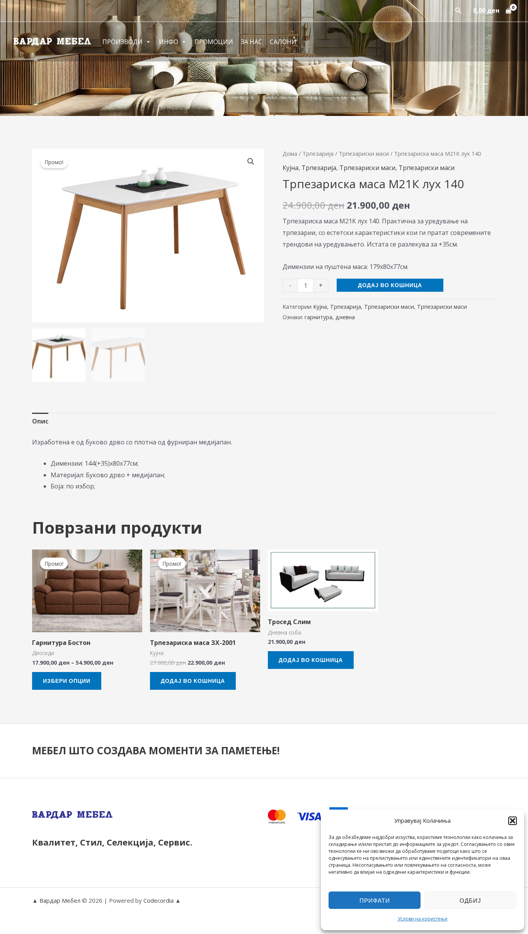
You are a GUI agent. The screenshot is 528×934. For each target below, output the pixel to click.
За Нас (251, 41)
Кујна (290, 167)
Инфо (168, 41)
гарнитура (318, 317)
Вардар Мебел (59, 900)
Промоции (213, 41)
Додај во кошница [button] (193, 680)
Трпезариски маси (364, 153)
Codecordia (159, 900)
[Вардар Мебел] (52, 41)
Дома (290, 153)
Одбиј (470, 900)
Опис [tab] (40, 421)
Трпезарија (318, 153)
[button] (512, 821)
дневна (345, 317)
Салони (283, 41)
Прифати (374, 900)
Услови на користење (423, 918)
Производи (122, 41)
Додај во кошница (390, 285)
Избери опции (66, 680)
